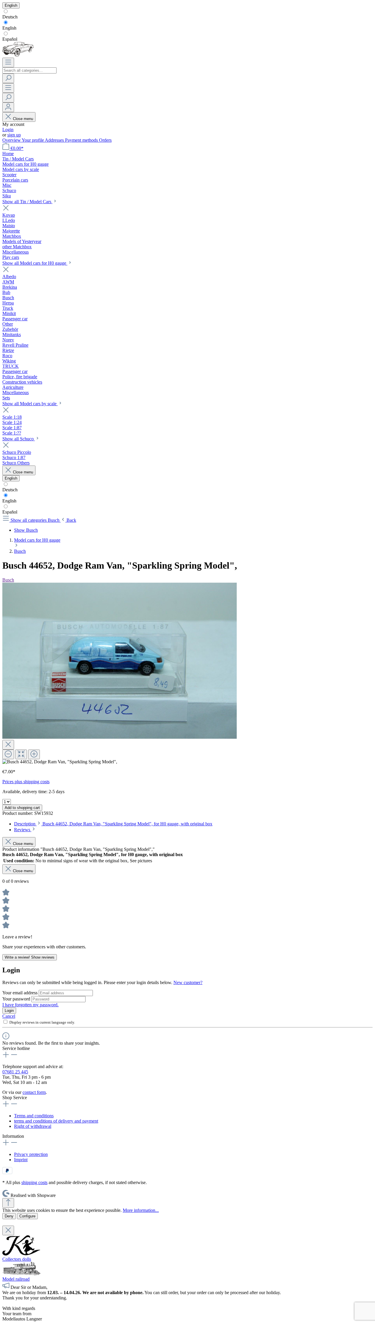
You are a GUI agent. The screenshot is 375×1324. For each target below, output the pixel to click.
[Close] (8, 745)
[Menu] (8, 62)
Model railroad (16, 1279)
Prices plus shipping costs (26, 781)
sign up (14, 134)
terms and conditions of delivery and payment (56, 1120)
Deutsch (10, 16)
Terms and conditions (34, 1115)
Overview (12, 140)
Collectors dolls (16, 1259)
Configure (27, 1216)
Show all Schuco (18, 438)
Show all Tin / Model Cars (27, 201)
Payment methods (82, 140)
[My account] (8, 107)
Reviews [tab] (22, 829)
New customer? (187, 982)
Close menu (23, 119)
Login (7, 129)
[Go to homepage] (18, 54)
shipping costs (34, 1182)
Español (9, 39)
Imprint (21, 1159)
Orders (105, 140)
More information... (141, 1210)
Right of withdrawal (32, 1126)
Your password (16, 998)
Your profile (33, 140)
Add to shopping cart (22, 807)
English (9, 27)
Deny (9, 1216)
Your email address (20, 992)
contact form (34, 1092)
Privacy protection (31, 1154)
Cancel (8, 1016)
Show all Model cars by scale (30, 403)
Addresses (55, 140)
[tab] (113, 823)
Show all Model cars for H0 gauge (34, 263)
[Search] (8, 78)
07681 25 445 (15, 1071)
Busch (8, 579)
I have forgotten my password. (30, 1004)
